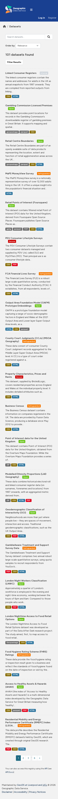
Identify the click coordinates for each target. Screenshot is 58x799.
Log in (41, 17)
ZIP (8, 465)
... (31, 757)
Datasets (15, 26)
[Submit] (49, 37)
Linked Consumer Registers (21, 73)
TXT (26, 229)
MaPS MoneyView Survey (19, 173)
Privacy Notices (37, 792)
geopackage (12, 132)
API (45, 768)
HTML (15, 96)
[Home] (4, 26)
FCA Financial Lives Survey (20, 273)
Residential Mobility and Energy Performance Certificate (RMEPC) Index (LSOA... (27, 722)
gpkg (9, 229)
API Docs (9, 772)
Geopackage (12, 642)
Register (52, 17)
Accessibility (20, 792)
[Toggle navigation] (31, 10)
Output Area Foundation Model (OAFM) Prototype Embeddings (27, 304)
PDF (15, 264)
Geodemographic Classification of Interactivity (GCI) (24, 511)
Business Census (15, 405)
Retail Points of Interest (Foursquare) (26, 202)
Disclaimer (7, 792)
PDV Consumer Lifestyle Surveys (24, 238)
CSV (8, 96)
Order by (10, 45)
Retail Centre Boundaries (19, 141)
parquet (24, 132)
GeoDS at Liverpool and (32, 785)
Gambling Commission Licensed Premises (28, 105)
